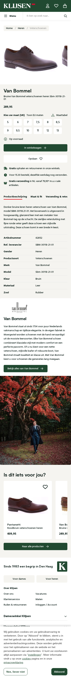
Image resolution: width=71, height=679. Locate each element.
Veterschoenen (38, 28)
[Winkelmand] (65, 6)
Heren (21, 28)
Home (9, 28)
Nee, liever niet (15, 671)
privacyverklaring (13, 662)
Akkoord (59, 671)
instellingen (34, 654)
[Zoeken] (65, 16)
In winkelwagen (33, 148)
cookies (26, 658)
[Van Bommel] (35, 307)
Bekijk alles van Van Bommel (22, 368)
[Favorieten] (56, 6)
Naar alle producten (33, 546)
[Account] (47, 6)
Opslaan (32, 159)
